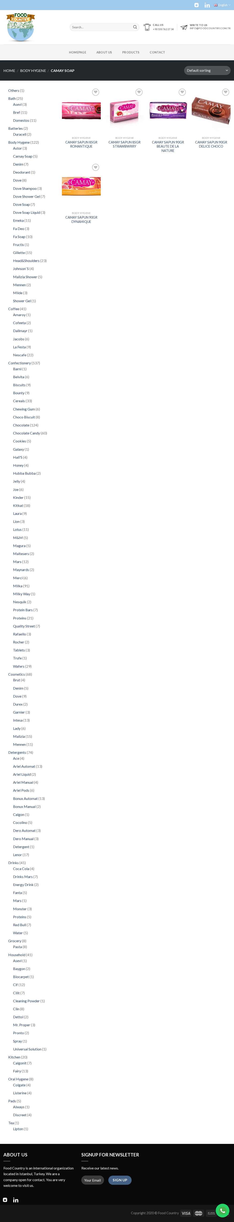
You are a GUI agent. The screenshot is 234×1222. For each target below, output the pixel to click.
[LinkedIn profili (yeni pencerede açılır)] (207, 5)
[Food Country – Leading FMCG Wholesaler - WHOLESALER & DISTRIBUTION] (33, 27)
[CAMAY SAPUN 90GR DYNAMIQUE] (81, 186)
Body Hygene (33, 70)
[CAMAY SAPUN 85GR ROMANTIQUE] (81, 110)
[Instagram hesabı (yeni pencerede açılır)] (196, 5)
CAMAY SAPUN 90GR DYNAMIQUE (81, 219)
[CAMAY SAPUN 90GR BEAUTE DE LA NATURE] (168, 110)
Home (9, 70)
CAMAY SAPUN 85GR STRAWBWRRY (125, 144)
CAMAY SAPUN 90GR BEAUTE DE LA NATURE (168, 146)
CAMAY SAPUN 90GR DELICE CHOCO (211, 144)
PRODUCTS (130, 52)
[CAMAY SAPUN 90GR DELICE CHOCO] (211, 110)
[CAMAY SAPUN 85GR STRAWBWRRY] (124, 110)
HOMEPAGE (77, 52)
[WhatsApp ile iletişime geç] (222, 1210)
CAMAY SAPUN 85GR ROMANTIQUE (81, 144)
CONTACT (157, 52)
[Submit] (135, 27)
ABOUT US (104, 52)
